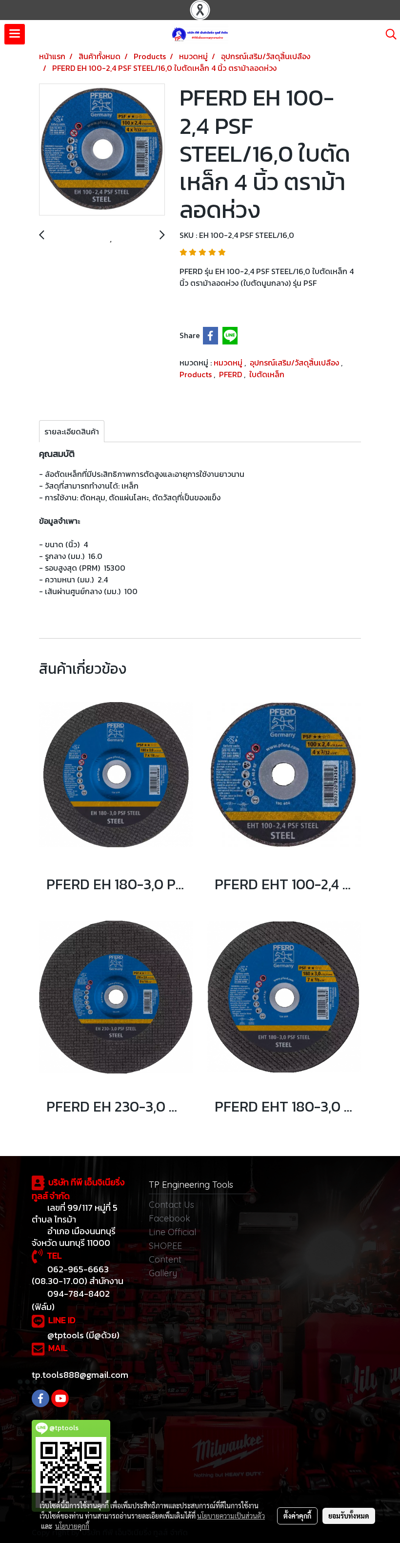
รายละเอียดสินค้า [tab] (71, 431)
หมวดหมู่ (229, 362)
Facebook (169, 1218)
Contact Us (171, 1204)
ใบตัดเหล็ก (266, 374)
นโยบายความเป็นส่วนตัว (231, 1515)
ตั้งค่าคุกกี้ (297, 1515)
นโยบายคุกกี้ (72, 1526)
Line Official (172, 1232)
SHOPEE (165, 1245)
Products (197, 374)
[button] (388, 34)
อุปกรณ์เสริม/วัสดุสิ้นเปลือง (295, 362)
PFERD (231, 374)
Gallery (163, 1273)
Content (165, 1259)
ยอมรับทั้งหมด (348, 1515)
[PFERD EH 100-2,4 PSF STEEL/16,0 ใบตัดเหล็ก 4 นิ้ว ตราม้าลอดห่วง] (102, 150)
